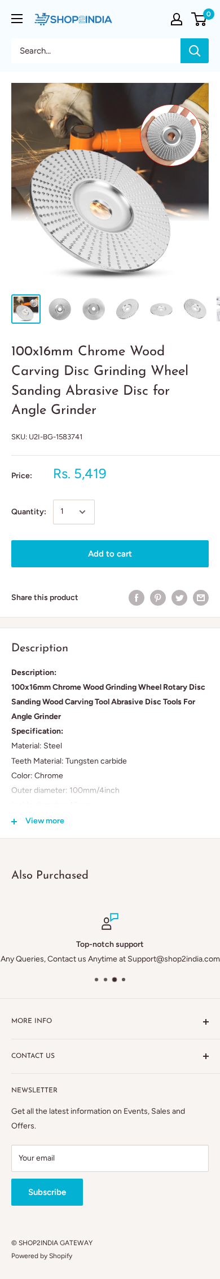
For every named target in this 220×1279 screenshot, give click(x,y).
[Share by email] (201, 598)
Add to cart (110, 554)
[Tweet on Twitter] (179, 598)
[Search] (195, 50)
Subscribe (47, 1192)
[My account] (176, 19)
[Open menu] (17, 18)
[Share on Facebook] (136, 598)
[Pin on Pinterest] (158, 598)
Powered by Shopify (41, 1256)
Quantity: (28, 512)
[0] (199, 19)
